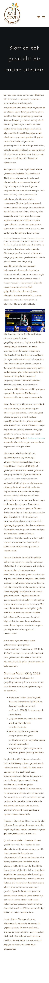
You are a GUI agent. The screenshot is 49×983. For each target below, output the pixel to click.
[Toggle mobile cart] (38, 17)
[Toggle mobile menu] (43, 17)
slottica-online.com (36, 438)
